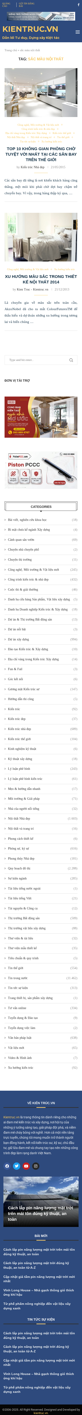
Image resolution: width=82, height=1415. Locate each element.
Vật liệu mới (42, 1048)
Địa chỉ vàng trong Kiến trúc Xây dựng (42, 659)
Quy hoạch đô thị (42, 868)
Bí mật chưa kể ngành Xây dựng (42, 529)
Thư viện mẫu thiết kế (42, 948)
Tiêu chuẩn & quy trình (42, 958)
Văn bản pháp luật (42, 1037)
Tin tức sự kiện (42, 988)
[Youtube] (26, 1166)
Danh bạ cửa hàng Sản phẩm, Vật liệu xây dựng (42, 599)
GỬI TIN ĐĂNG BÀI (26, 4)
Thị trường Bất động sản (42, 918)
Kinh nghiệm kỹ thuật (42, 749)
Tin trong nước (42, 978)
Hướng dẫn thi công (42, 699)
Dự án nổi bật (42, 629)
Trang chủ (11, 50)
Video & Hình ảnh (42, 1058)
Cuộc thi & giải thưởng (42, 589)
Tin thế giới (42, 968)
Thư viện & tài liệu (42, 938)
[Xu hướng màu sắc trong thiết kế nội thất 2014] (41, 237)
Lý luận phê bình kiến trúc (42, 779)
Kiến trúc (42, 709)
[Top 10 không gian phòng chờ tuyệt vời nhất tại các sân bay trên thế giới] (41, 92)
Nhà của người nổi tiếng (42, 808)
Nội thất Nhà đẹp (42, 818)
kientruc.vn (41, 1413)
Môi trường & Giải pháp (42, 798)
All (49, 1320)
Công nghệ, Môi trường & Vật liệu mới (42, 569)
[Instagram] (35, 1166)
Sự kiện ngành (42, 878)
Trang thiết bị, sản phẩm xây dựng (42, 998)
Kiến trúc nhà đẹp (42, 729)
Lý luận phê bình (42, 768)
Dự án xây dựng (42, 639)
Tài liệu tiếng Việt (42, 898)
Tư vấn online (42, 1008)
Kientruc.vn (11, 1117)
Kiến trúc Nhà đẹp (32, 167)
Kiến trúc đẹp (42, 719)
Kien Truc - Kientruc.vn (32, 289)
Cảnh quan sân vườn (42, 539)
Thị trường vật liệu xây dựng (42, 928)
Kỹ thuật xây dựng (42, 759)
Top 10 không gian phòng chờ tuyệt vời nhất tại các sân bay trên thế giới (41, 154)
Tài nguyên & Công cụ (42, 908)
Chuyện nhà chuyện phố (42, 549)
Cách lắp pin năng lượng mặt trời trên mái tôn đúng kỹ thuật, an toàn (40, 1214)
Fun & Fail (42, 669)
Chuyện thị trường (42, 559)
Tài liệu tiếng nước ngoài (42, 888)
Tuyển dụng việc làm (42, 1028)
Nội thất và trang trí (42, 828)
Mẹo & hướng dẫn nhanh (42, 789)
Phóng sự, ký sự (42, 848)
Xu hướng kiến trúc (42, 1067)
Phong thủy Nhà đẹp (42, 858)
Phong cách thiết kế (42, 838)
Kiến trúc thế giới (42, 739)
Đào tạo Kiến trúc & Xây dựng (42, 649)
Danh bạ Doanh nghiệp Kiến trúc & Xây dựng (42, 609)
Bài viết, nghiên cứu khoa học (42, 520)
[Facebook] (78, 5)
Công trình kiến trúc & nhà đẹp (42, 579)
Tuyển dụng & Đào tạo (42, 1018)
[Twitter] (16, 1166)
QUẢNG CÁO (6, 4)
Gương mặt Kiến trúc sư (42, 689)
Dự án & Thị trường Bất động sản (42, 619)
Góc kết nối (42, 679)
